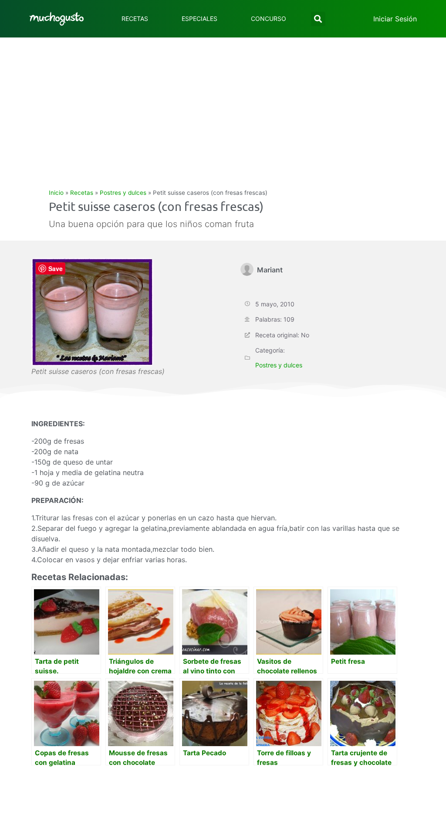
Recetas (135, 18)
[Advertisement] (223, 103)
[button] (318, 19)
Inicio (56, 192)
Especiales (199, 18)
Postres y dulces (123, 192)
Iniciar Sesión (395, 18)
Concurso (268, 18)
